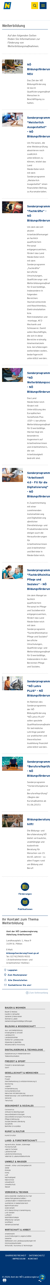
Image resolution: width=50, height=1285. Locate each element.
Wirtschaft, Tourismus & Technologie (18, 1245)
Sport (7, 1067)
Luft (6, 1175)
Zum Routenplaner (17, 975)
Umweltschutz (10, 1184)
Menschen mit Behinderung (15, 1093)
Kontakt (33, 1258)
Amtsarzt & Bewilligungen (14, 1112)
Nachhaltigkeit (10, 1177)
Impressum (18, 1258)
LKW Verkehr (10, 1213)
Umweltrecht (9, 1182)
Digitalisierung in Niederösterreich (17, 1054)
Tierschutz (9, 1100)
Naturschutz (9, 1180)
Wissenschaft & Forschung (15, 1045)
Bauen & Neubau (11, 1012)
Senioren (8, 1098)
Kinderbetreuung (11, 1089)
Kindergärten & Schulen (14, 1033)
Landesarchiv (10, 1035)
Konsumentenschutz (12, 1091)
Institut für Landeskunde (14, 1040)
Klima (7, 1173)
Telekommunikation (12, 1056)
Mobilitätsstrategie (12, 1217)
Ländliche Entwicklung (13, 1154)
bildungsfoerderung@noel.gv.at (22, 953)
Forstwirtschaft (10, 1147)
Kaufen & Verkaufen (12, 1014)
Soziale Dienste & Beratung (15, 1121)
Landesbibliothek (11, 1037)
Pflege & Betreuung (12, 1119)
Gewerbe (8, 1238)
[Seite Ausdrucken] (4, 1281)
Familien (8, 1077)
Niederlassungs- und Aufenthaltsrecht (19, 1096)
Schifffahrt (9, 1222)
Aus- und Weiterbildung (13, 1030)
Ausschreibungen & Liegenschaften (18, 1236)
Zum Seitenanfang (38, 992)
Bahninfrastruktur (11, 1206)
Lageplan (12, 970)
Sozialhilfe (8, 1124)
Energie (8, 1170)
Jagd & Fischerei (11, 1149)
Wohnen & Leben (11, 1019)
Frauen (7, 1079)
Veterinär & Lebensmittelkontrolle (17, 1156)
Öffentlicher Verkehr (12, 1220)
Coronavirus (9, 1109)
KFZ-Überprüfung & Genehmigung (18, 1210)
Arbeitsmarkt (10, 1234)
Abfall (7, 1168)
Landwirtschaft (10, 1152)
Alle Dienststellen (17, 980)
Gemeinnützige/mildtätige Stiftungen (18, 1021)
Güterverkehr (10, 1208)
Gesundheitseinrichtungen (15, 1114)
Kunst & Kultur (10, 1135)
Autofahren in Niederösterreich (16, 1203)
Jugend (8, 1086)
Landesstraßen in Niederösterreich (18, 1201)
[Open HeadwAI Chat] (42, 1277)
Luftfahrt (8, 1215)
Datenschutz (37, 1255)
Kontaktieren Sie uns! (19, 985)
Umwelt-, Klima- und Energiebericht (18, 1165)
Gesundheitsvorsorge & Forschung (18, 1117)
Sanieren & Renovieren (13, 1016)
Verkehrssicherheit (12, 1225)
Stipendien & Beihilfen (13, 1042)
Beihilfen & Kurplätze (13, 1126)
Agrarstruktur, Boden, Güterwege (17, 1144)
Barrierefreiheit (15, 1255)
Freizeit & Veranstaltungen (14, 1065)
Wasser (7, 1187)
